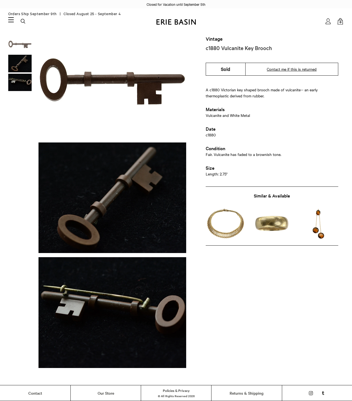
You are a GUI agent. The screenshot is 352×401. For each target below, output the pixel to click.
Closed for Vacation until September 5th (176, 4)
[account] (328, 21)
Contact (35, 393)
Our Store (106, 393)
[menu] (11, 19)
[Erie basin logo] (176, 21)
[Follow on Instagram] (311, 393)
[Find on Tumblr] (323, 393)
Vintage (214, 39)
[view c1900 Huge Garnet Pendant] (318, 224)
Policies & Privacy (176, 390)
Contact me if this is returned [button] (292, 69)
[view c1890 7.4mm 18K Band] (272, 224)
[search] (23, 21)
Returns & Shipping (246, 393)
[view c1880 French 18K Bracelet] (226, 224)
